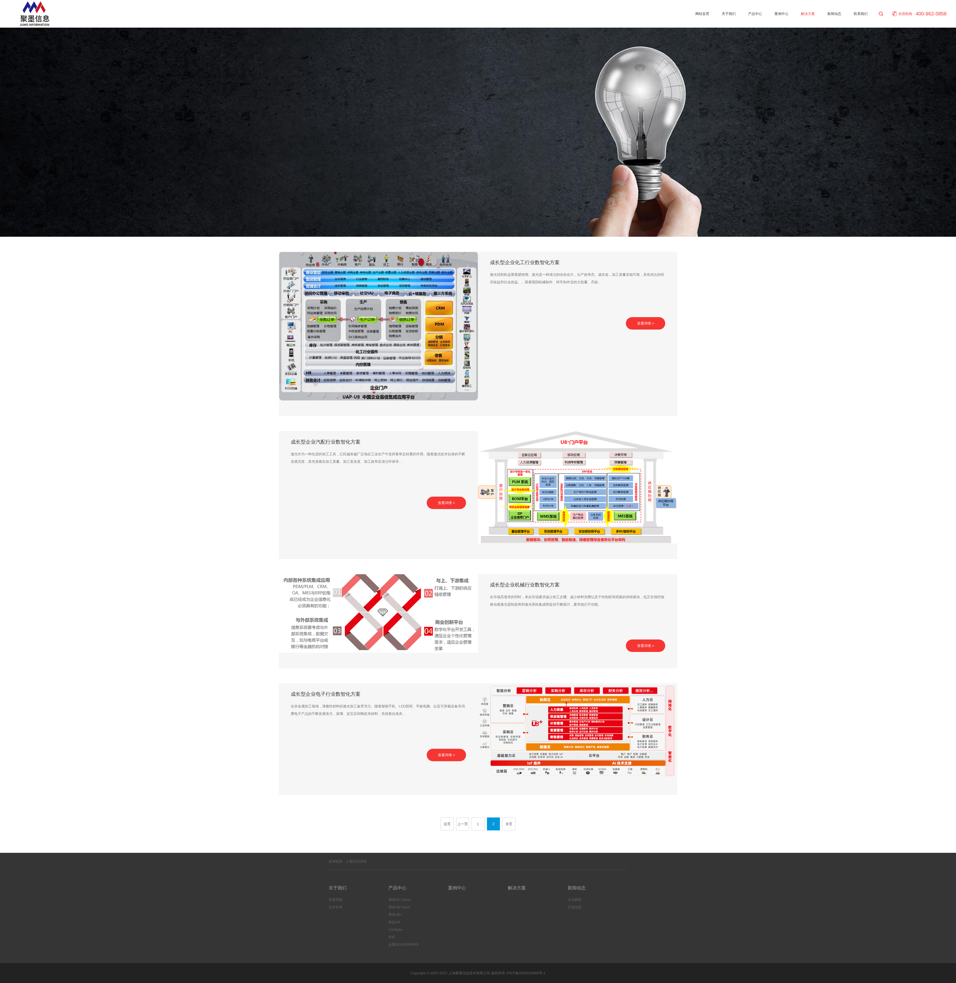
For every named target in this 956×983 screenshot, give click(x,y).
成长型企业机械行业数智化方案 (525, 584)
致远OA (394, 922)
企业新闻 (575, 900)
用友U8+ (395, 915)
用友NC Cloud (399, 900)
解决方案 (808, 14)
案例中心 (781, 14)
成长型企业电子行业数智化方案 (325, 694)
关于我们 (729, 14)
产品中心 (755, 14)
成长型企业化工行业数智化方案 (525, 262)
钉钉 (391, 937)
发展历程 (336, 900)
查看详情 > (645, 323)
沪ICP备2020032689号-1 (525, 973)
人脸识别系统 (356, 861)
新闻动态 (834, 14)
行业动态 (575, 907)
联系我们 (861, 14)
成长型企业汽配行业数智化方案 (325, 442)
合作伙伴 (336, 907)
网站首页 (702, 14)
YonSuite (395, 929)
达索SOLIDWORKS (403, 944)
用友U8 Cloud (399, 907)
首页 (447, 824)
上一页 (462, 824)
